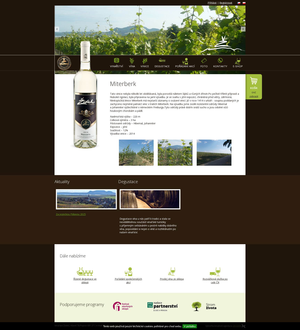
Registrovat (225, 2)
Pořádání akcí (185, 66)
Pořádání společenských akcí (128, 280)
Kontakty (220, 66)
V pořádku (189, 326)
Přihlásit (212, 2)
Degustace (162, 66)
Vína (132, 66)
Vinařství (116, 66)
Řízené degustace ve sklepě (85, 280)
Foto (204, 66)
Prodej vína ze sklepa (172, 279)
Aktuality (62, 181)
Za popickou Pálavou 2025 (71, 214)
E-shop (238, 66)
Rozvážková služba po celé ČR (215, 280)
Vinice (145, 66)
